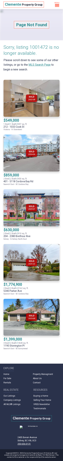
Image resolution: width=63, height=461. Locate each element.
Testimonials (39, 408)
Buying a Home (40, 396)
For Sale (7, 378)
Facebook (43, 443)
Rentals (7, 382)
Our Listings (9, 396)
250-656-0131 (24, 444)
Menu (56, 3)
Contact (37, 382)
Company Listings (12, 400)
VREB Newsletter (41, 404)
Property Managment (43, 374)
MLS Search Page (40, 64)
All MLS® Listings (12, 404)
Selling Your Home (42, 400)
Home (6, 374)
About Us (37, 378)
